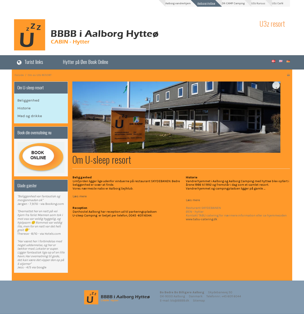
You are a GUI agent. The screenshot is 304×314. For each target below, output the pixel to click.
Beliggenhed (28, 100)
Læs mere (80, 196)
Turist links (33, 61)
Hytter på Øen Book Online (85, 61)
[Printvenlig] (288, 75)
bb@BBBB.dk (179, 300)
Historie (24, 108)
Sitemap (199, 300)
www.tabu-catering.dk (201, 219)
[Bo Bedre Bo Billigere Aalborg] (134, 35)
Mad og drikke (29, 116)
